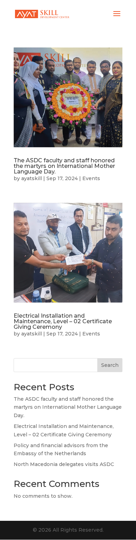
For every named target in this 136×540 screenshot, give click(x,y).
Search (110, 365)
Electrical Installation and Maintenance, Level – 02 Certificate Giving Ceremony (63, 321)
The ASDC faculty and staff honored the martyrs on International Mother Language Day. (64, 166)
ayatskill (31, 178)
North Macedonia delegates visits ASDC (64, 464)
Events (91, 178)
